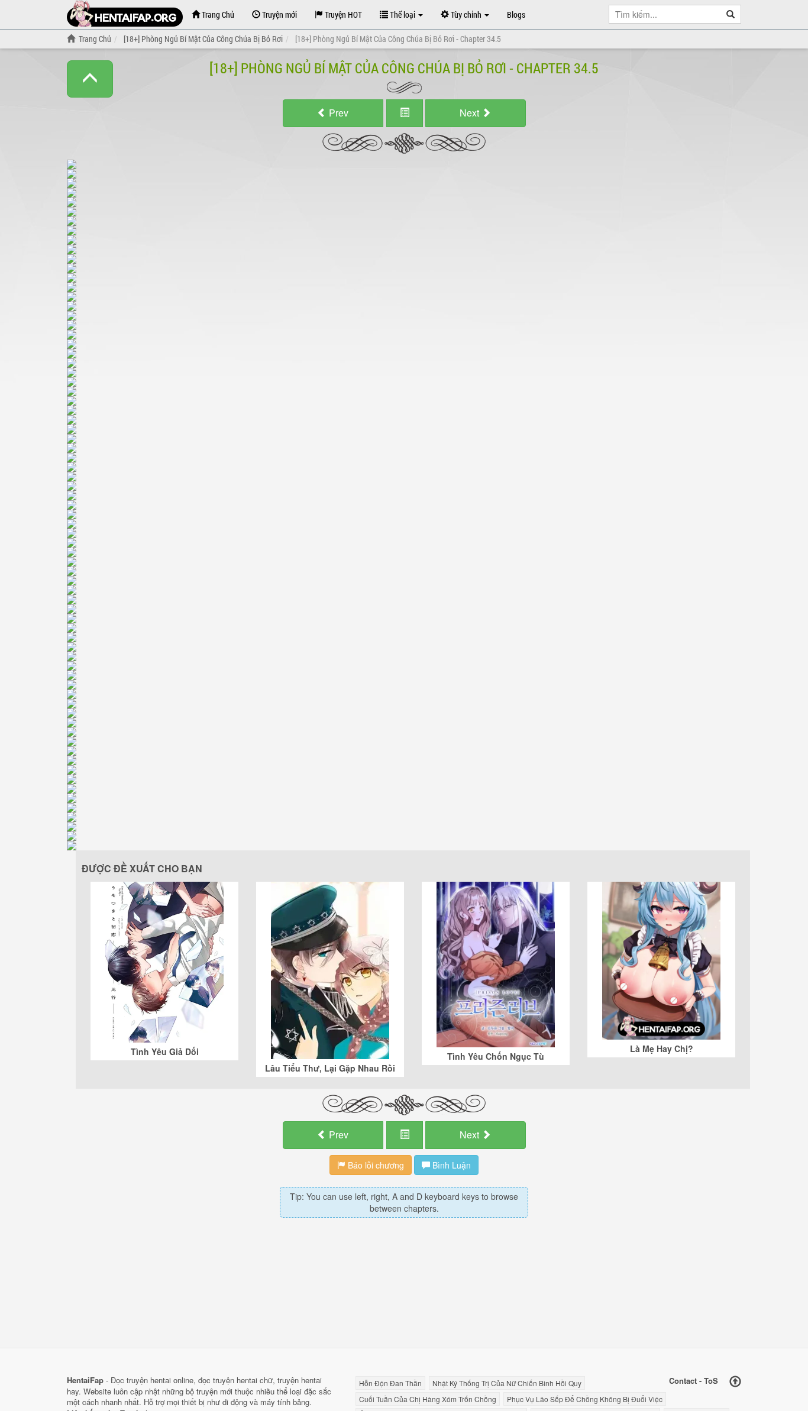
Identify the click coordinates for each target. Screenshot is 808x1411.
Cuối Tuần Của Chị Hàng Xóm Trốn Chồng (427, 1399)
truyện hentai (149, 1380)
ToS (711, 1380)
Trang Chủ (217, 14)
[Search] (730, 14)
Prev (337, 112)
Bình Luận (450, 1165)
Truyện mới (278, 14)
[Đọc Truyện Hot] (125, 13)
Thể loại (402, 14)
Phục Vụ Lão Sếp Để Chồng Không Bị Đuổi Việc (584, 1399)
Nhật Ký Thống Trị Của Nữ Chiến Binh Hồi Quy (506, 1383)
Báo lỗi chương (374, 1165)
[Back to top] (735, 1381)
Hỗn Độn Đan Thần (390, 1383)
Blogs (516, 14)
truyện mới (214, 1391)
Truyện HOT (342, 14)
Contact (683, 1380)
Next (470, 112)
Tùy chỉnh (466, 14)
